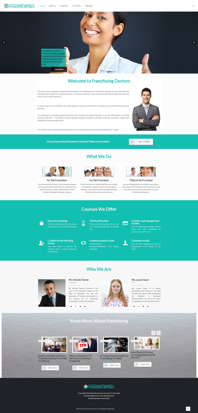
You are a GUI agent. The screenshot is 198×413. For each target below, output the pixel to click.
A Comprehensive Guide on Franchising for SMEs (114, 357)
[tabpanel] (52, 354)
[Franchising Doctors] (19, 5)
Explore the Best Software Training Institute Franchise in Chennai (52, 358)
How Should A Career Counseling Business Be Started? (143, 355)
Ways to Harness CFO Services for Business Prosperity (80, 358)
